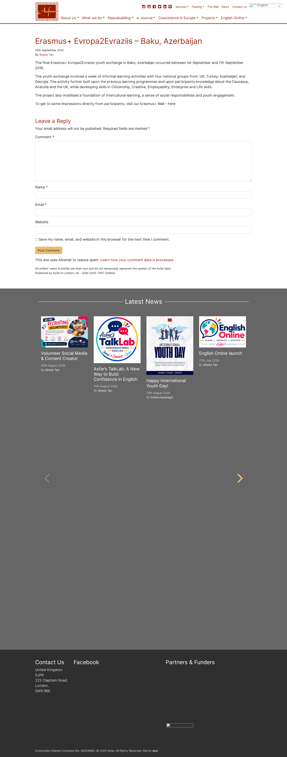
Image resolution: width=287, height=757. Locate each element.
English (262, 5)
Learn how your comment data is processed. (137, 260)
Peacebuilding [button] (119, 18)
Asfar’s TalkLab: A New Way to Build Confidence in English (117, 374)
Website (41, 222)
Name (41, 187)
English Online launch (220, 353)
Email (41, 204)
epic (155, 750)
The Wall (212, 6)
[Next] (239, 478)
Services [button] (180, 6)
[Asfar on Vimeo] (170, 6)
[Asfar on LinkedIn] (165, 6)
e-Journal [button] (144, 18)
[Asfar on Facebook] (154, 6)
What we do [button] (92, 18)
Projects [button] (208, 18)
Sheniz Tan (46, 54)
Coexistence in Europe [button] (176, 18)
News (225, 6)
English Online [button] (232, 18)
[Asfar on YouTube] (149, 6)
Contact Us (239, 6)
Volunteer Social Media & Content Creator (64, 356)
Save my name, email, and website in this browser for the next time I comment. (104, 239)
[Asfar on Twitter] (159, 6)
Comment (44, 137)
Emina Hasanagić (162, 397)
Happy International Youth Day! (166, 383)
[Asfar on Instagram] (143, 6)
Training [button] (197, 6)
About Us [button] (68, 18)
